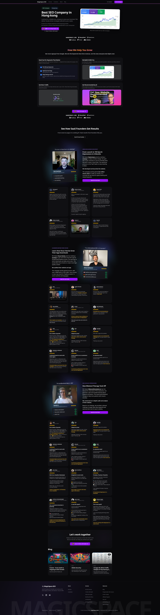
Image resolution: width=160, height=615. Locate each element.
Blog (65, 1)
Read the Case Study (95, 180)
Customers (56, 1)
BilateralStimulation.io (94, 389)
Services (50, 1)
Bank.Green (91, 157)
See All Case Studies (79, 137)
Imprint (59, 610)
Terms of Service (52, 610)
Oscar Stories (61, 256)
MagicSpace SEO (50, 586)
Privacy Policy (45, 610)
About (61, 1)
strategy (84, 159)
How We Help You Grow (80, 50)
